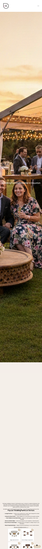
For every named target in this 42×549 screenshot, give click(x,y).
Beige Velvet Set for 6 (14, 539)
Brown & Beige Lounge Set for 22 (28, 539)
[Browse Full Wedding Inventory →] (21, 527)
